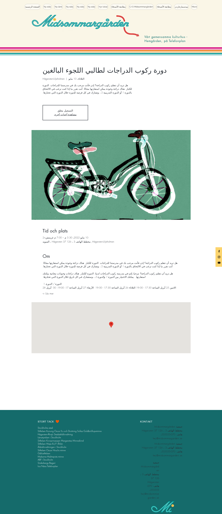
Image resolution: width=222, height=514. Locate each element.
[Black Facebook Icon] (219, 251)
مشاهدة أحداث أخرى (65, 114)
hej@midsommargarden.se (168, 438)
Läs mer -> (48, 293)
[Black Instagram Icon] (219, 257)
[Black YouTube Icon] (219, 262)
